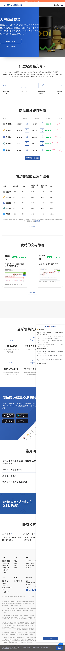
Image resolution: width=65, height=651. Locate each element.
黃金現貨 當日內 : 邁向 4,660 (49, 264)
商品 (15, 563)
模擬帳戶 (5, 565)
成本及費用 (5, 568)
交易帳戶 (5, 570)
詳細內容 (16, 648)
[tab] (32, 462)
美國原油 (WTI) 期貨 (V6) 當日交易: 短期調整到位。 (15, 265)
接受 (59, 648)
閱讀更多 (32, 226)
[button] (32, 462)
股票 (15, 568)
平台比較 (28, 568)
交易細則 (5, 572)
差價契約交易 (6, 563)
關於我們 (5, 581)
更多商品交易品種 (32, 158)
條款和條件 (5, 592)
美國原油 (8, 257)
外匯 (15, 561)
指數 (15, 565)
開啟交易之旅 (6, 561)
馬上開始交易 (10, 41)
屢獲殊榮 (5, 583)
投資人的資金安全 (7, 589)
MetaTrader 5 (30, 565)
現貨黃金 (42, 257)
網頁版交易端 (30, 563)
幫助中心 (5, 585)
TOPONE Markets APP (32, 561)
